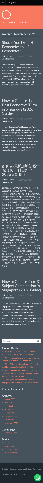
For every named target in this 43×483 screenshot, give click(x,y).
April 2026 (9, 409)
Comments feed (11, 449)
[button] (37, 477)
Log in (7, 442)
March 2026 (10, 413)
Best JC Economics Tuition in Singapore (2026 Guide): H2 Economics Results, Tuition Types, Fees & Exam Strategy (20, 373)
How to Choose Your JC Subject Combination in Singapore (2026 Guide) (21, 285)
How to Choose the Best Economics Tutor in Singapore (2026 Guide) (20, 107)
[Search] (38, 341)
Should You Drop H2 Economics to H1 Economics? (18, 46)
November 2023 (11, 423)
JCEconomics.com (15, 22)
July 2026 (8, 402)
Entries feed (9, 446)
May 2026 (9, 406)
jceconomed (9, 56)
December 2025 (11, 416)
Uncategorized (8, 59)
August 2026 (10, 399)
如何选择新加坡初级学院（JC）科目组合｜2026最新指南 (21, 170)
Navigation (12, 2)
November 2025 (11, 419)
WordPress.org (11, 453)
